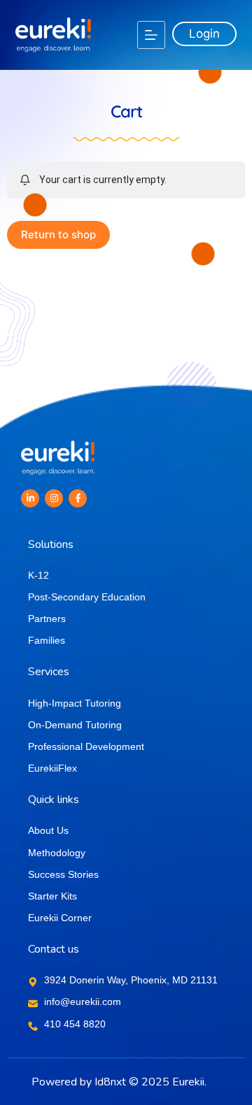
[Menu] (151, 35)
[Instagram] (54, 498)
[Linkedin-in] (30, 498)
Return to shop (58, 234)
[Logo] (53, 34)
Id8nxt (110, 1082)
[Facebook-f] (78, 498)
